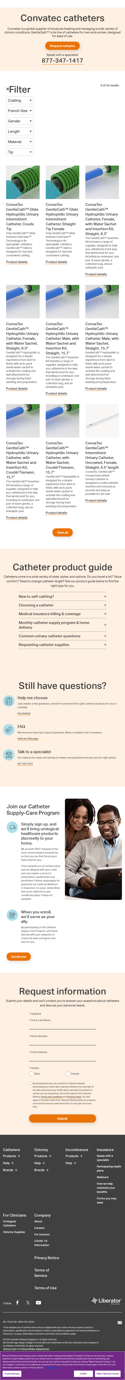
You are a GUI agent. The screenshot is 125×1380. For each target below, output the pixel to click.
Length (14, 131)
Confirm (83, 1373)
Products (9, 1156)
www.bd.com (42, 1349)
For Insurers (42, 1234)
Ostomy (41, 1149)
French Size (17, 110)
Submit (62, 1118)
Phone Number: (38, 1036)
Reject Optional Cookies (108, 1373)
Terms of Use (45, 1287)
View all (62, 532)
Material (14, 141)
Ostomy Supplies (14, 1232)
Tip (10, 152)
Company (42, 1215)
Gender (14, 121)
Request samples (62, 46)
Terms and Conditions (51, 1096)
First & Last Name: (40, 1020)
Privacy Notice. (51, 1367)
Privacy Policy (74, 1096)
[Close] (120, 1356)
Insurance (105, 1149)
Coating (14, 100)
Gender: (34, 1068)
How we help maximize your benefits (106, 1187)
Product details (17, 262)
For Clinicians (14, 1215)
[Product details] (23, 182)
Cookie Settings (12, 1373)
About (38, 1221)
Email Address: (38, 1052)
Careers (39, 1227)
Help (6, 1163)
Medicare (103, 1177)
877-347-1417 (62, 60)
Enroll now (18, 957)
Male (37, 1073)
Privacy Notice (46, 1257)
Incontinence (77, 1149)
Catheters (11, 1149)
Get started (24, 713)
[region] (62, 1365)
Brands (8, 1170)
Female (75, 1073)
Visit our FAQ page (28, 738)
